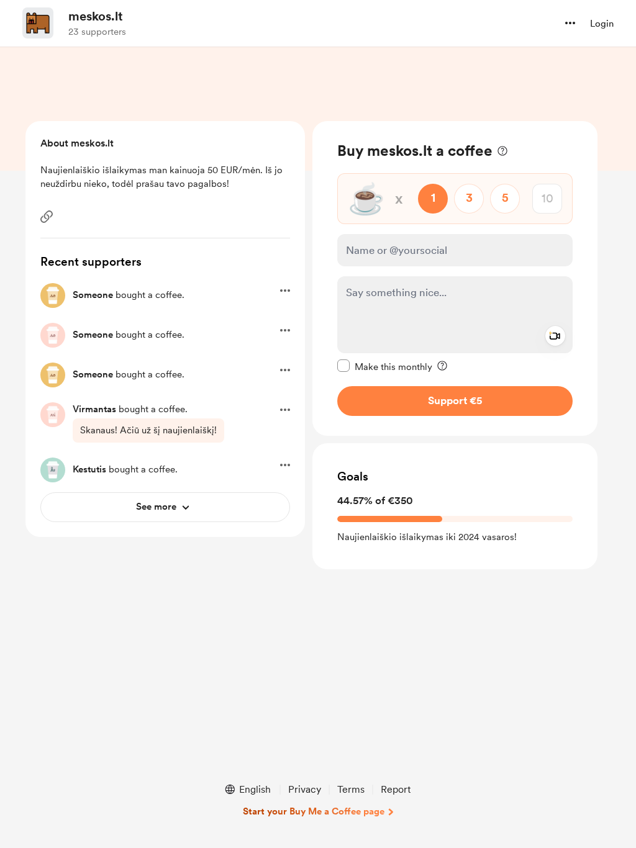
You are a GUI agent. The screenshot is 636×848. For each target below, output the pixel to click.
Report (396, 789)
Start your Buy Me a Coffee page (313, 811)
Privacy (304, 789)
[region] (454, 278)
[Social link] (46, 216)
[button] (570, 23)
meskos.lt (95, 16)
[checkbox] (384, 366)
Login (602, 23)
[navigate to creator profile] (37, 22)
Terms (351, 789)
